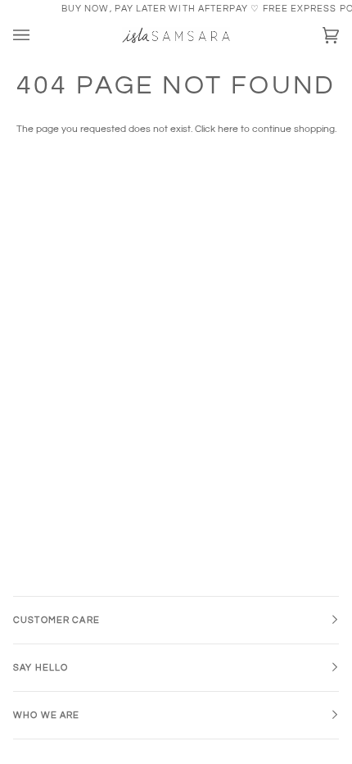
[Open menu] (37, 35)
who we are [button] (46, 715)
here (228, 129)
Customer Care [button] (56, 620)
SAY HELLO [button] (40, 667)
